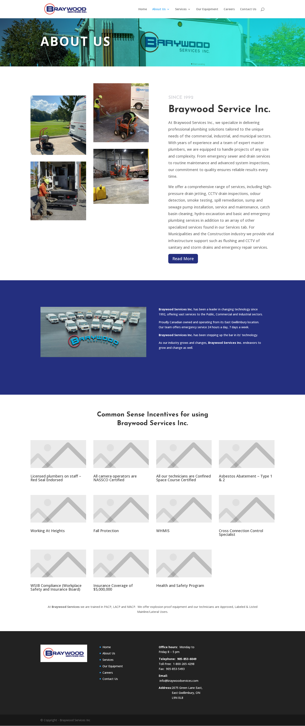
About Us (159, 9)
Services (181, 9)
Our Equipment (207, 9)
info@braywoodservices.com (179, 681)
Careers (229, 9)
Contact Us (248, 9)
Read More (183, 258)
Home (142, 9)
